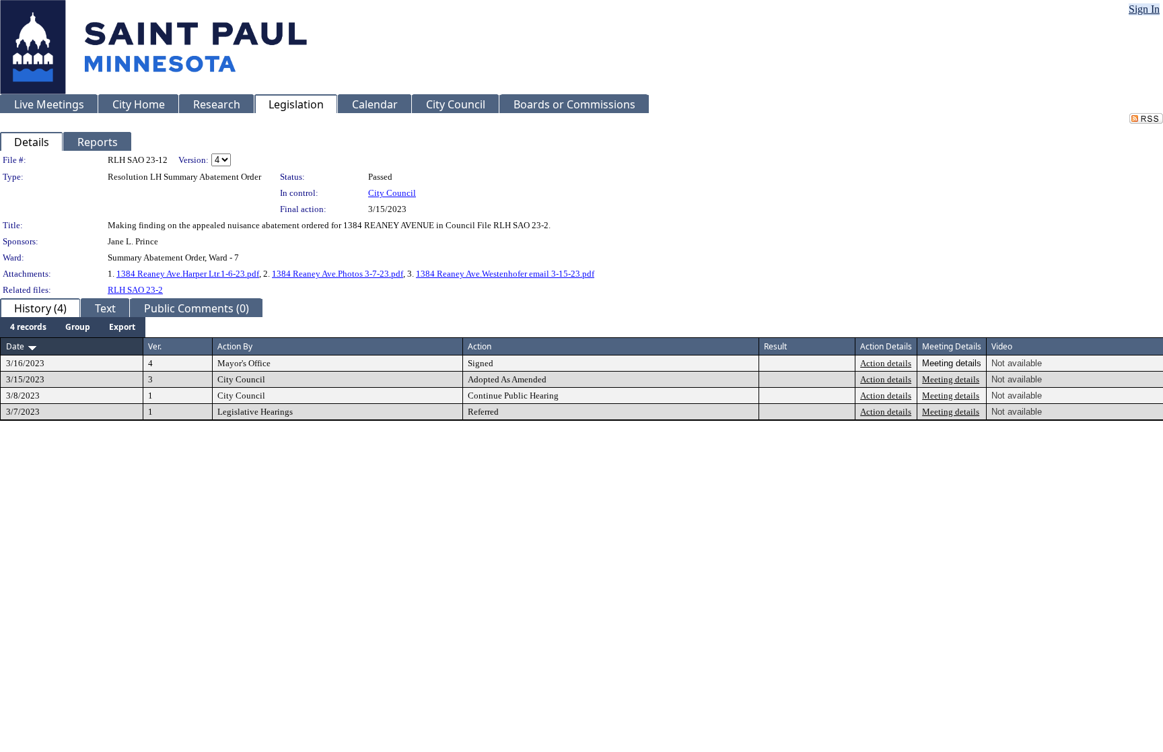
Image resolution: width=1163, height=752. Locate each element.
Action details (885, 363)
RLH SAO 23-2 (135, 290)
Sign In (1144, 9)
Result (775, 346)
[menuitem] (28, 327)
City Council (392, 193)
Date (15, 346)
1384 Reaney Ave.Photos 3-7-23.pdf (337, 274)
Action (479, 346)
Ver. (155, 346)
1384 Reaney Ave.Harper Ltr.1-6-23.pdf (187, 274)
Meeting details (950, 379)
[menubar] (72, 327)
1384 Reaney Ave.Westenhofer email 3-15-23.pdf (505, 274)
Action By (234, 346)
